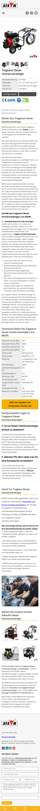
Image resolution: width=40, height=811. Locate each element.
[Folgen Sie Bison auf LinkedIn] (7, 748)
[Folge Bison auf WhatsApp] (10, 748)
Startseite (5, 110)
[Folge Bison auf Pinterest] (31, 13)
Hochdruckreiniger (17, 110)
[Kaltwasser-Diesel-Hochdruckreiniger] (10, 652)
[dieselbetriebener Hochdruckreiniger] (10, 632)
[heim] (9, 4)
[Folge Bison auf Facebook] (27, 13)
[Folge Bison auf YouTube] (36, 13)
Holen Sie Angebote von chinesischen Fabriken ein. (19, 404)
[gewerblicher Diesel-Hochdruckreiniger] (29, 632)
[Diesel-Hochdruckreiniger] (29, 652)
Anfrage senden (10, 94)
